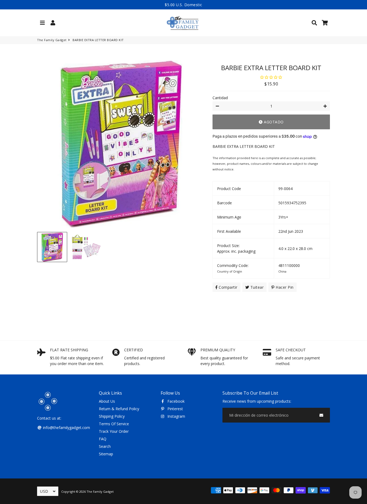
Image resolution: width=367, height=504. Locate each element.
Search (105, 446)
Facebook (175, 401)
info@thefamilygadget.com (66, 427)
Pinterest (174, 408)
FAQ (102, 438)
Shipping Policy (112, 416)
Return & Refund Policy (119, 408)
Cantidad (220, 97)
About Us (107, 401)
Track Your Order (114, 431)
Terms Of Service (114, 423)
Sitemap (106, 453)
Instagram (175, 416)
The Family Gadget (52, 40)
